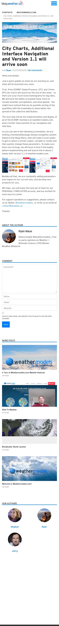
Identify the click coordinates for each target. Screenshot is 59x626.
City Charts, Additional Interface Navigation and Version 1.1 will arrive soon (28, 56)
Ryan (8, 70)
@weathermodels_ (24, 202)
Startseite (7, 12)
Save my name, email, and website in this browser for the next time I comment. (27, 317)
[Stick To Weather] (29, 394)
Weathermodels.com (26, 12)
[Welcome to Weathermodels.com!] (29, 468)
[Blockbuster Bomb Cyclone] (29, 431)
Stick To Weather (9, 410)
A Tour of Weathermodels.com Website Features (23, 372)
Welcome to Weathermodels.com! (17, 484)
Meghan (15, 526)
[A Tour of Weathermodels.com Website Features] (29, 357)
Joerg (15, 551)
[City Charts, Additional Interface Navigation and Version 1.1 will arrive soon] (29, 32)
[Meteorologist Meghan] (15, 515)
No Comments (35, 70)
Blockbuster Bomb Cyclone (14, 447)
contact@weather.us (12, 206)
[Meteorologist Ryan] (44, 515)
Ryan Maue (25, 231)
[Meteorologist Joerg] (15, 539)
